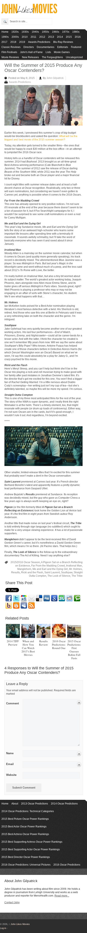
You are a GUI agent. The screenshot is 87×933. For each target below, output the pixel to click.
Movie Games (62, 52)
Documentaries (45, 47)
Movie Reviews (10, 57)
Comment (12, 702)
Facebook (8, 598)
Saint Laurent (52, 572)
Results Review (43, 642)
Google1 (23, 598)
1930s (25, 31)
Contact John (12, 902)
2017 (4, 42)
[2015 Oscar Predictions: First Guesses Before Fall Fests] (74, 631)
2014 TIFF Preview (13, 642)
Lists (48, 52)
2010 (25, 36)
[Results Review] (43, 631)
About (14, 803)
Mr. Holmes (75, 569)
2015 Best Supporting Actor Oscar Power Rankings (30, 849)
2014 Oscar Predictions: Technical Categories (27, 811)
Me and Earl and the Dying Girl (50, 569)
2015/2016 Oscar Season (25, 562)
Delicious (39, 598)
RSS (31, 605)
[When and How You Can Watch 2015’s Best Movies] (28, 631)
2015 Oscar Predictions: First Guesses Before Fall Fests (74, 649)
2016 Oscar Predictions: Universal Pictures (25, 864)
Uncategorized (74, 57)
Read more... (61, 895)
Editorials (62, 47)
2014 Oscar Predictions (64, 803)
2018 (13, 42)
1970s (65, 31)
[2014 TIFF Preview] (13, 631)
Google (54, 598)
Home (4, 31)
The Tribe (77, 575)
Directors (28, 47)
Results (15, 572)
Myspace (23, 605)
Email (31, 598)
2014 (60, 36)
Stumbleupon (61, 598)
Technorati (77, 598)
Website (11, 774)
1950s (45, 31)
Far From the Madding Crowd (48, 565)
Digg (46, 598)
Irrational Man (74, 565)
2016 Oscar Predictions (66, 864)
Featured (76, 47)
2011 (33, 36)
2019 (22, 42)
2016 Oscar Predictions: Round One (59, 644)
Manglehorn (24, 569)
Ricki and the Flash (32, 572)
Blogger (16, 605)
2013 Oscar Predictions (34, 803)
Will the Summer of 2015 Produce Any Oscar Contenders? (43, 68)
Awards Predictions (39, 42)
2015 (69, 36)
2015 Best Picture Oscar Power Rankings (25, 818)
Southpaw (66, 572)
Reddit (69, 598)
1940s (35, 31)
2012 (42, 36)
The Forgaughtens (52, 57)
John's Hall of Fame (31, 52)
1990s (5, 36)
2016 (78, 36)
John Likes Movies (19, 924)
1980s (75, 31)
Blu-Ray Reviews (63, 42)
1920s (15, 31)
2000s (15, 36)
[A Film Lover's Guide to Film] (29, 12)
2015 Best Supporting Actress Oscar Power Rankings (31, 841)
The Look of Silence (59, 575)
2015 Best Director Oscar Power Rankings (25, 857)
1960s (55, 31)
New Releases (30, 57)
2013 (51, 36)
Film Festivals (9, 52)
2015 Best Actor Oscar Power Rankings (23, 826)
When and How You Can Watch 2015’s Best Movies (28, 648)
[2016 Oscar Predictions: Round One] (59, 631)
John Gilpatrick (55, 78)
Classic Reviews (10, 47)
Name (10, 753)
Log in (3, 928)
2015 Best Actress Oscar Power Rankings (25, 834)
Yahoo (8, 605)
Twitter (16, 598)
